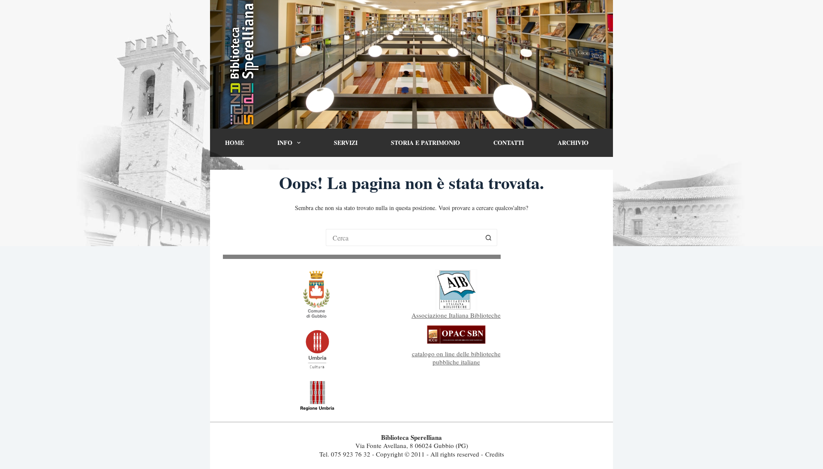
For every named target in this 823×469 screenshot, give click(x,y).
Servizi (345, 142)
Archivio (573, 142)
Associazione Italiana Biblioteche (456, 315)
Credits (494, 454)
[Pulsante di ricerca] (488, 237)
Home (234, 142)
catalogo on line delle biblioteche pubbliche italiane (456, 358)
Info (284, 142)
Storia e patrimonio (425, 142)
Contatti (508, 142)
